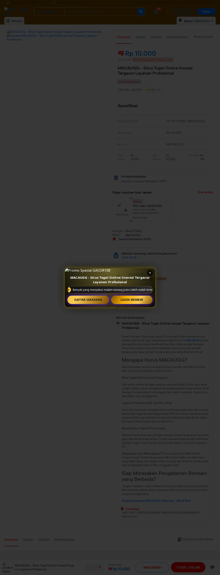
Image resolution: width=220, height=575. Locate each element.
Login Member (132, 300)
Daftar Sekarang (88, 300)
